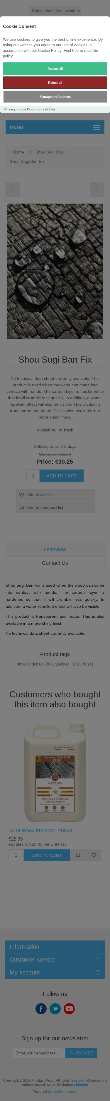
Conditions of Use (41, 109)
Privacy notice (15, 109)
